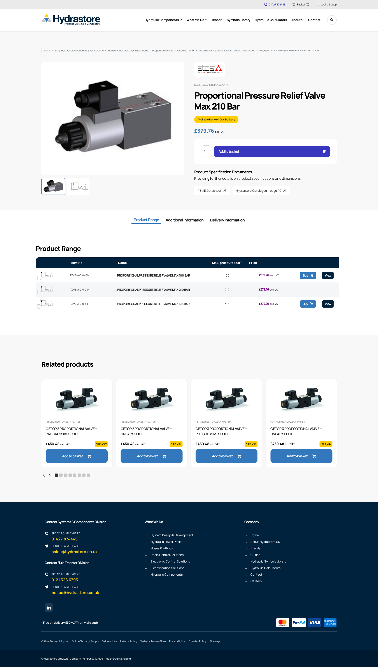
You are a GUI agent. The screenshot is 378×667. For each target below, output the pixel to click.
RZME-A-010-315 (79, 304)
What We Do (195, 20)
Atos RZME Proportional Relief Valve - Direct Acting (227, 50)
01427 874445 (277, 4)
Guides (255, 555)
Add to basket (229, 151)
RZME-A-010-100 (79, 275)
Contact (314, 20)
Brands (217, 20)
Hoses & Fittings (162, 548)
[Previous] (44, 475)
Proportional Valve (162, 50)
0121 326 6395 (65, 577)
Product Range (146, 219)
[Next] (49, 475)
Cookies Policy (197, 641)
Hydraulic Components (162, 20)
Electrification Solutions (167, 568)
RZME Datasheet (209, 190)
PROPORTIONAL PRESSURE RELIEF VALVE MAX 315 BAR (153, 304)
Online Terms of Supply (85, 641)
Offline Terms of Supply (54, 641)
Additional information (184, 220)
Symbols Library (238, 20)
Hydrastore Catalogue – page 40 (258, 190)
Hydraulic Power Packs (166, 542)
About (296, 20)
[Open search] (332, 20)
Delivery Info (109, 641)
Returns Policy (128, 641)
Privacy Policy (177, 641)
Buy (305, 275)
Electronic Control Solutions (170, 561)
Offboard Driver (185, 50)
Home (47, 50)
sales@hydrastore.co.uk (75, 549)
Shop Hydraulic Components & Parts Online (78, 50)
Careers (256, 581)
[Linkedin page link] (49, 607)
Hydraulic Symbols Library (268, 561)
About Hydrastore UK (265, 542)
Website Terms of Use (153, 641)
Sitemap (215, 641)
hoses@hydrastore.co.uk (75, 590)
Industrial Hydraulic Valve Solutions (128, 50)
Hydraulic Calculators (271, 20)
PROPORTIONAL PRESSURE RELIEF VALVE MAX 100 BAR (153, 275)
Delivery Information (227, 220)
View (328, 275)
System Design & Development (172, 535)
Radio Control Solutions (167, 555)
